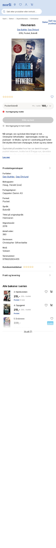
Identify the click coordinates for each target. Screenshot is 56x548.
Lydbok (28, 328)
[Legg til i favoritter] (51, 97)
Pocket (16, 300)
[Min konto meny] (26, 4)
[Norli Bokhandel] (7, 4)
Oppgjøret (19, 305)
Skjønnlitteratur (22, 19)
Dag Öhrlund (33, 30)
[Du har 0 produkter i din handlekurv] (32, 4)
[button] (20, 4)
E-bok (22, 300)
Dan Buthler (22, 30)
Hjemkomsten (20, 292)
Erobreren (19, 319)
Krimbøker (34, 19)
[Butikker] (15, 4)
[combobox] (21, 11)
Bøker (11, 19)
